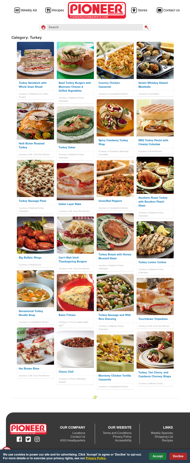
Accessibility (123, 440)
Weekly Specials (162, 433)
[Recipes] (43, 27)
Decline (178, 456)
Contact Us (78, 436)
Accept (158, 456)
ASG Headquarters (72, 440)
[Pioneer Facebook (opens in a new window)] (19, 439)
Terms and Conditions (117, 433)
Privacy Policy (122, 436)
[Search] (146, 27)
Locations (78, 433)
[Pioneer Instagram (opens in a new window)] (37, 439)
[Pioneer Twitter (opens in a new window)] (28, 439)
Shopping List (164, 436)
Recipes (167, 440)
